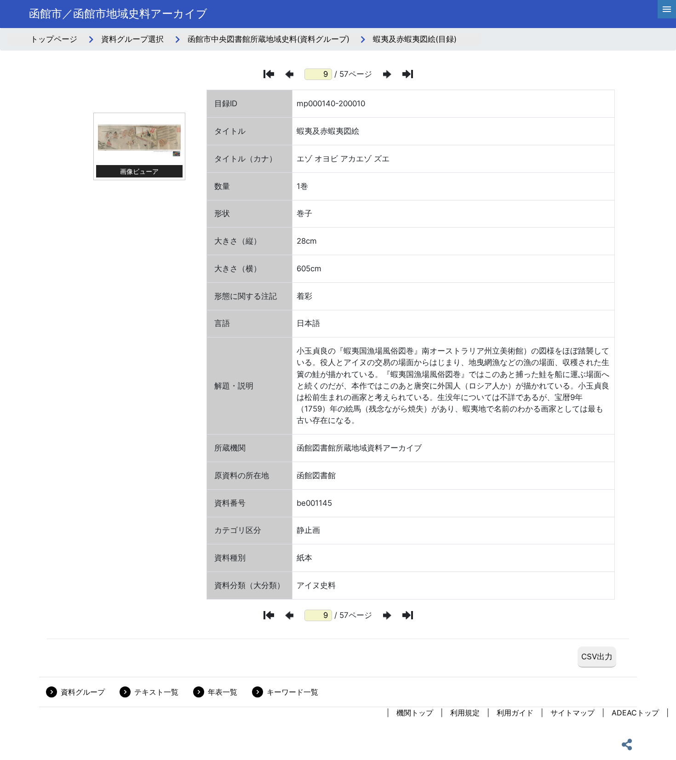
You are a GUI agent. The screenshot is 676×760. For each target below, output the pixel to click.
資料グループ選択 (132, 39)
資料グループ (83, 692)
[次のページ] (387, 74)
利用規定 (465, 712)
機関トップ (414, 712)
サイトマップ (572, 712)
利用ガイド (515, 712)
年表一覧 (222, 692)
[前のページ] (289, 74)
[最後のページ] (407, 74)
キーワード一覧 (292, 692)
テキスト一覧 (156, 692)
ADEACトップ (635, 712)
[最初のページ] (269, 74)
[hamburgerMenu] (667, 9)
